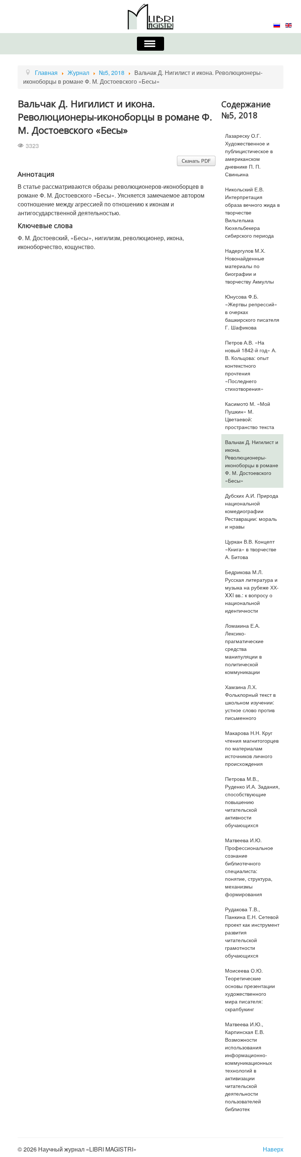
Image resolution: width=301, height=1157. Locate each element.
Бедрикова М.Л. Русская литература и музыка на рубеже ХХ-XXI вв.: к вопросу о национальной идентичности (252, 591)
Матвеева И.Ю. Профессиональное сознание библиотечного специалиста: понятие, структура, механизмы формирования (249, 867)
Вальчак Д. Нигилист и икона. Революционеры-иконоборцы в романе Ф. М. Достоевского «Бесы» (251, 461)
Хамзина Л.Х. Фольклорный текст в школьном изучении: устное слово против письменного (250, 702)
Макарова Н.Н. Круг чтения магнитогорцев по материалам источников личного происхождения (252, 748)
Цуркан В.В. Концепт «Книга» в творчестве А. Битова (250, 549)
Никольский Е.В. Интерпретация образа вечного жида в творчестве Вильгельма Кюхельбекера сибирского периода (252, 212)
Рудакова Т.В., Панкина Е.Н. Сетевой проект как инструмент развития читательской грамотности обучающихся (252, 932)
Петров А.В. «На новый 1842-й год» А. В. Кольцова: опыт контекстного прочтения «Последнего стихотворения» (250, 365)
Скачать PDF (196, 160)
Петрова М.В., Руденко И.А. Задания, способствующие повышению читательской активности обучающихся (252, 802)
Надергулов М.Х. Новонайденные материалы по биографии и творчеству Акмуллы (249, 265)
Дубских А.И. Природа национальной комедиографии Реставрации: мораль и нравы (251, 510)
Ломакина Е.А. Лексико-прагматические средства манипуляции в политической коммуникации (244, 648)
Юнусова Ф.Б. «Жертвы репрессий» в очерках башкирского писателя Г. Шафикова (252, 311)
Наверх (273, 1149)
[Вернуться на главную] (150, 15)
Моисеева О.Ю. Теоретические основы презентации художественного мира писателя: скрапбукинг (250, 989)
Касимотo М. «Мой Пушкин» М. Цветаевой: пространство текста (249, 415)
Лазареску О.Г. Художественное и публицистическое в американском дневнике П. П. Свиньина (249, 154)
